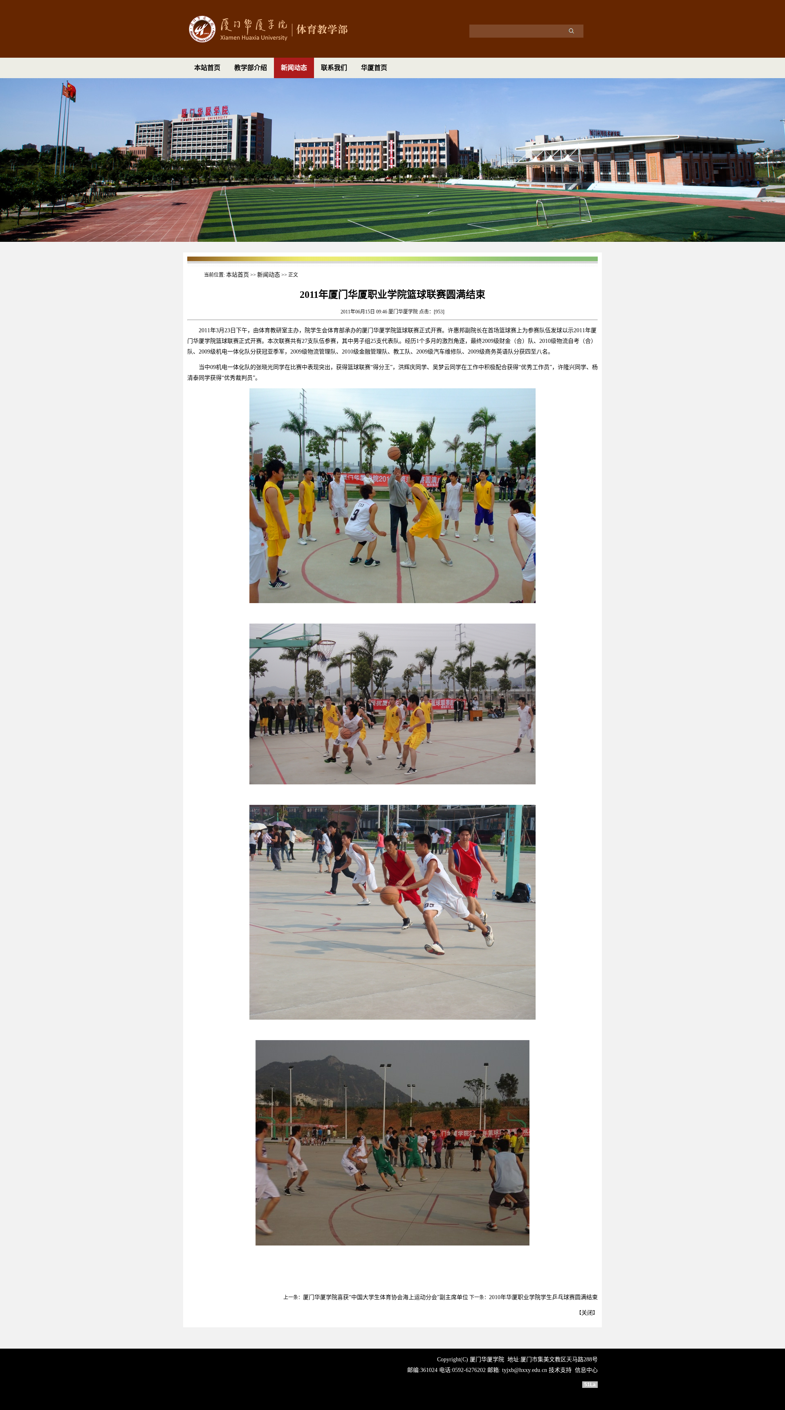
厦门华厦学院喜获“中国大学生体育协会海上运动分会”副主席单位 (385, 1297)
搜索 (571, 31)
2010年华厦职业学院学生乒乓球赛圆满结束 (543, 1297)
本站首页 (207, 67)
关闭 (587, 1313)
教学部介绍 (250, 67)
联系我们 (334, 67)
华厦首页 (374, 67)
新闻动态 (294, 67)
